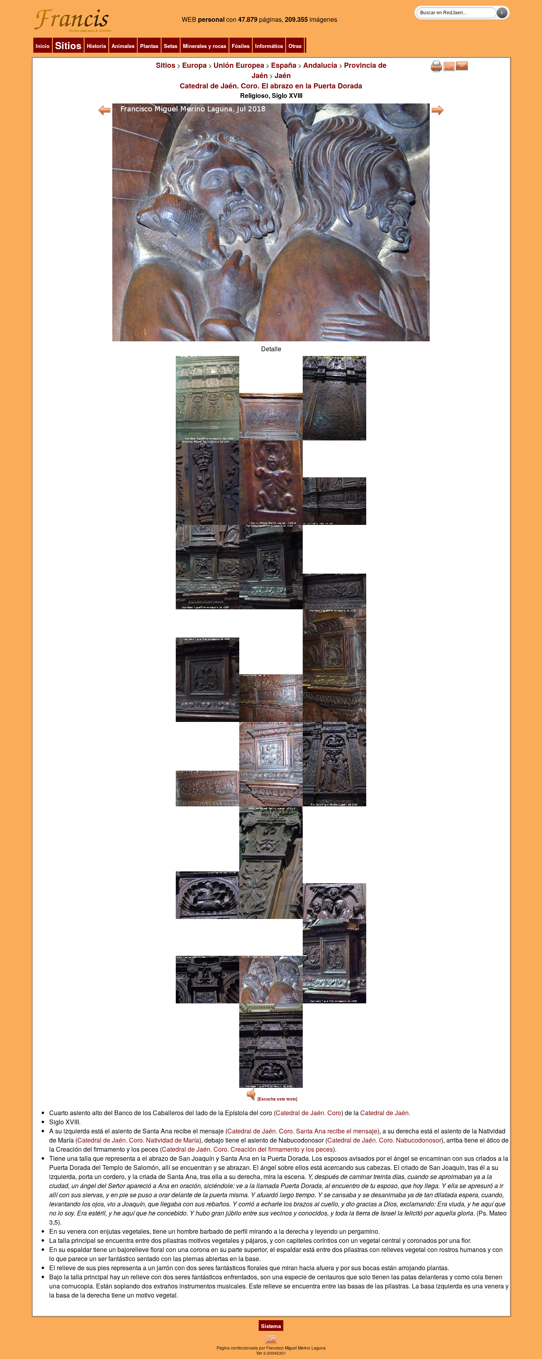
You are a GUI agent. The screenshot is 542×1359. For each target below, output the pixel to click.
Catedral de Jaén (384, 1112)
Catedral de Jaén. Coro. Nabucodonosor (384, 1140)
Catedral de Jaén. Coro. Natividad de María (138, 1140)
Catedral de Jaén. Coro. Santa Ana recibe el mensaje (302, 1130)
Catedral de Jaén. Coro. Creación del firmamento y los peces (247, 1149)
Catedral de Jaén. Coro (308, 1112)
